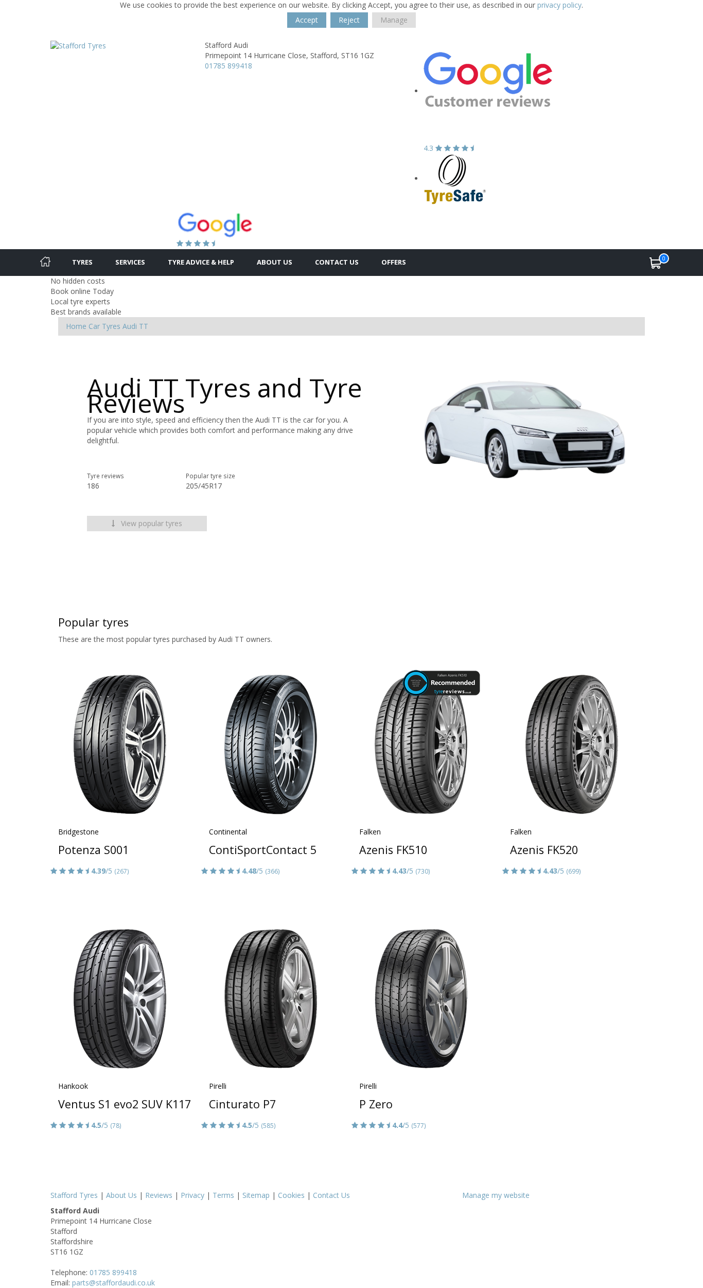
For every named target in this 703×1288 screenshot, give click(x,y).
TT (143, 326)
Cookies (291, 1195)
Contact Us (337, 262)
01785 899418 (228, 66)
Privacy (192, 1195)
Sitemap (256, 1195)
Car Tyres (104, 326)
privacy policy (559, 5)
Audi (129, 326)
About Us (274, 262)
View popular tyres (150, 523)
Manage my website (496, 1195)
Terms (223, 1195)
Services (130, 262)
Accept (306, 20)
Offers (393, 262)
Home (76, 326)
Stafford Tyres (74, 1195)
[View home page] (78, 45)
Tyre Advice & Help (201, 262)
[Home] (45, 262)
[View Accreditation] (455, 178)
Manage (394, 20)
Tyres (82, 262)
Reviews (158, 1195)
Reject (349, 20)
